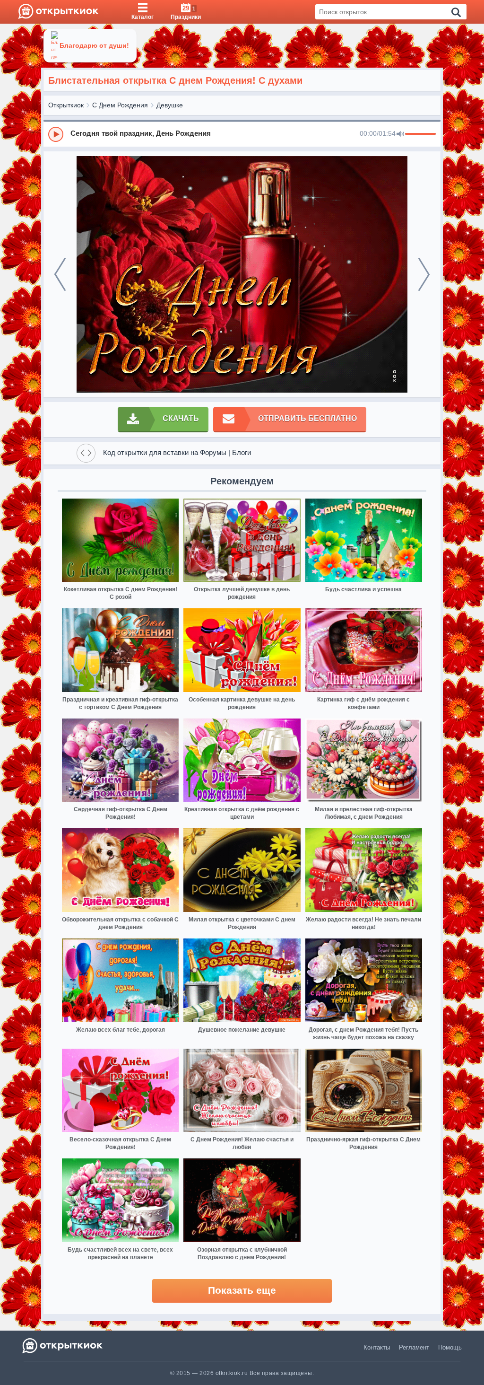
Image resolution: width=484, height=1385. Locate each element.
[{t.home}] (63, 1345)
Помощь (450, 1347)
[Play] (55, 134)
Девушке (169, 105)
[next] (424, 274)
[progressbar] (420, 134)
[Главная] (58, 12)
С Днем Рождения (120, 105)
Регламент (414, 1347)
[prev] (60, 274)
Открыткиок (66, 105)
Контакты (376, 1347)
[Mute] (400, 134)
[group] (242, 134)
